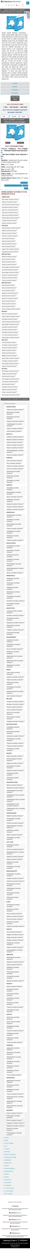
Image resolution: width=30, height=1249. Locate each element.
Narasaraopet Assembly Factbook (13, 885)
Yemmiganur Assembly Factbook (13, 481)
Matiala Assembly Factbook (9, 353)
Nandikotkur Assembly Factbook (13, 500)
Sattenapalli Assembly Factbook (13, 893)
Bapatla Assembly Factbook (15, 439)
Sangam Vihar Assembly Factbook (10, 249)
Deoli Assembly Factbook (8, 238)
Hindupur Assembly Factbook (15, 962)
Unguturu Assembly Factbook (16, 926)
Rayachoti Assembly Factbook (12, 1129)
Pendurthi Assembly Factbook (16, 601)
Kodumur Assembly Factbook (15, 466)
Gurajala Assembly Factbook (15, 878)
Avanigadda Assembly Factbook (13, 728)
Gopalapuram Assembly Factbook (13, 645)
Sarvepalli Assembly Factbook (12, 990)
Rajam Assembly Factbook (15, 835)
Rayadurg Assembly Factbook (16, 623)
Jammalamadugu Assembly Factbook (14, 759)
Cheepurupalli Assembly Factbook (13, 819)
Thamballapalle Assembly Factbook (14, 1134)
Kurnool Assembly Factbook (15, 469)
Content (8, 143)
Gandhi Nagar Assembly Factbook (10, 371)
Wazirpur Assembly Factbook (9, 223)
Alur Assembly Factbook (14, 463)
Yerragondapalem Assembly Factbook (14, 951)
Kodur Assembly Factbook (15, 1113)
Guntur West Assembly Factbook (13, 1022)
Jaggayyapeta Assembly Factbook (13, 1081)
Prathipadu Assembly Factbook (13, 1034)
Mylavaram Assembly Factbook (13, 1086)
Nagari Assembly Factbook (15, 859)
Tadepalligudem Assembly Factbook (14, 425)
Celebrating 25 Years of (10, 1240)
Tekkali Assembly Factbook (15, 540)
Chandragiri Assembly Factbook (13, 846)
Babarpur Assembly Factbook (9, 256)
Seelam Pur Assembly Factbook (10, 275)
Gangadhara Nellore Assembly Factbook (15, 853)
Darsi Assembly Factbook (14, 932)
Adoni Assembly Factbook (15, 460)
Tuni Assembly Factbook (14, 1075)
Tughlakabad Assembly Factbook (10, 252)
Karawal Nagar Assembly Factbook (11, 267)
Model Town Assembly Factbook (10, 210)
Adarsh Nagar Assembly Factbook (10, 199)
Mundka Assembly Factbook (9, 296)
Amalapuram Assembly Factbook (13, 547)
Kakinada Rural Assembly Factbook (14, 1058)
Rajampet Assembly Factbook (16, 1126)
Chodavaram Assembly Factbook (13, 584)
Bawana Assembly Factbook (9, 288)
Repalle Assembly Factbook (15, 448)
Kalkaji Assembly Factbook (9, 241)
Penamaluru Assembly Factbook (13, 749)
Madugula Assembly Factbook (12, 588)
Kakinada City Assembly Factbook (13, 1053)
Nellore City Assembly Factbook (13, 713)
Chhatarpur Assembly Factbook (10, 236)
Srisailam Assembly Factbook (15, 509)
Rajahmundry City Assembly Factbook (14, 657)
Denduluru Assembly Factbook (12, 910)
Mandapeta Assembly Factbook (13, 560)
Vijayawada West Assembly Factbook (15, 1106)
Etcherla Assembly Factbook (15, 823)
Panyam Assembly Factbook (15, 507)
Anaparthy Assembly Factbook (13, 641)
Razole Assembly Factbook (15, 573)
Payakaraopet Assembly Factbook (14, 597)
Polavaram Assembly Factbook (13, 923)
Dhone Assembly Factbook (15, 497)
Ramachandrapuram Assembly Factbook (15, 569)
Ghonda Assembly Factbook (9, 262)
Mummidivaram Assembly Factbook (14, 565)
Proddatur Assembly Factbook (12, 774)
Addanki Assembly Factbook (15, 437)
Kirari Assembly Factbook (8, 290)
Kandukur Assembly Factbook (16, 704)
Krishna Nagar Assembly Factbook (10, 379)
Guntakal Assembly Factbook (15, 615)
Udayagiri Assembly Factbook (16, 721)
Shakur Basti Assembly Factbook (10, 215)
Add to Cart (24, 183)
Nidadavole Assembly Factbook (13, 652)
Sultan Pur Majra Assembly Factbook (11, 309)
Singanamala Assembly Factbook (13, 626)
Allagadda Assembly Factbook (13, 489)
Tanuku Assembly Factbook (15, 428)
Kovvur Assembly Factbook (15, 649)
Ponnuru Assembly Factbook (15, 1031)
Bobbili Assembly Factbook (15, 816)
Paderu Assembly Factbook (15, 680)
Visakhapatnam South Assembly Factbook (13, 805)
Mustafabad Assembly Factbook (10, 270)
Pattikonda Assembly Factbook (13, 477)
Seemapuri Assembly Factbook (10, 278)
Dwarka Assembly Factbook (9, 342)
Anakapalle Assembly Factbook (13, 579)
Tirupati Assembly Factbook (15, 1007)
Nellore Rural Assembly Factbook (13, 718)
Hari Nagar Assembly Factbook (10, 345)
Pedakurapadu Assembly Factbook (14, 889)
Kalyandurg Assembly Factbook (13, 619)
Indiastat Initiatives (15, 1202)
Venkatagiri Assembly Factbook (13, 1011)
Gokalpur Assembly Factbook (9, 264)
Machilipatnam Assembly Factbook (14, 739)
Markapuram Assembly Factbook (13, 944)
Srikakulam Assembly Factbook (13, 536)
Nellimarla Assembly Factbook (13, 831)
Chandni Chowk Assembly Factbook (11, 204)
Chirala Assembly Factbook (15, 442)
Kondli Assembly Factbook (9, 376)
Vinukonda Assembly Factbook (12, 898)
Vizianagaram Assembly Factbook (13, 838)
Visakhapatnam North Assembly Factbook (16, 800)
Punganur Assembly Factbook (16, 1123)
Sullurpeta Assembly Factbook (13, 1003)
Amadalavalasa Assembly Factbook (14, 516)
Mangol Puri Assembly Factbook (10, 293)
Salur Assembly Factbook (14, 696)
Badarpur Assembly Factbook (9, 230)
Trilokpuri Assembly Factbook (9, 392)
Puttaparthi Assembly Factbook (13, 977)
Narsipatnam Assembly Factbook (13, 593)
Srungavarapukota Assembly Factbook (15, 791)
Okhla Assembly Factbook (8, 384)
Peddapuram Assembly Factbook (13, 1062)
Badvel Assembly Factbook (15, 756)
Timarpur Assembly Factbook (9, 280)
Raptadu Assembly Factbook (15, 981)
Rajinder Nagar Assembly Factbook (11, 337)
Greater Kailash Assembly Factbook (11, 316)
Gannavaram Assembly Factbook (13, 551)
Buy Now (25, 185)
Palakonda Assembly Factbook (13, 683)
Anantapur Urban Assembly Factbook (14, 612)
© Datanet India (15, 1246)
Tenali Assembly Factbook (15, 1042)
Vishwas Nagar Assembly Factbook (11, 395)
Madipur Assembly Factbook (9, 350)
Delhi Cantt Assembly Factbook (10, 314)
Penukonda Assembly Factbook (13, 973)
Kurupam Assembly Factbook (15, 677)
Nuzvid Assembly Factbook (15, 919)
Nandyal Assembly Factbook (15, 504)
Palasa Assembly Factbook (15, 528)
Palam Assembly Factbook (9, 246)
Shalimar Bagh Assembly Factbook (11, 218)
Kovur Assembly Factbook (15, 710)
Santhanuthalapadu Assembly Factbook (15, 451)
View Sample (20, 143)
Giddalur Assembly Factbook (15, 935)
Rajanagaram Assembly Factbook (13, 666)
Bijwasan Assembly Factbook (9, 233)
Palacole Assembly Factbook (15, 421)
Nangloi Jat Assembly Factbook (10, 298)
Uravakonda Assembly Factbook (13, 633)
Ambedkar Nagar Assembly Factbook (11, 228)
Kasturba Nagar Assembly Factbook (11, 322)
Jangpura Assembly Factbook (9, 374)
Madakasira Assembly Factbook (13, 968)
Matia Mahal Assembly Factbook (10, 207)
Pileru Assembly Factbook (15, 1120)
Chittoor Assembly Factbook (15, 849)
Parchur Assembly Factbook (15, 445)
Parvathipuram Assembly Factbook (14, 688)
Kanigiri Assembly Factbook (15, 937)
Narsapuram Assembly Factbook (13, 417)
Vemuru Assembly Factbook (15, 455)
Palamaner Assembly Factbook (13, 863)
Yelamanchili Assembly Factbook (13, 604)
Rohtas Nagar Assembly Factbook (10, 272)
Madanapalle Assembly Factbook (13, 1116)
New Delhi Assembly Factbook (9, 330)
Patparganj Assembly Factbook (10, 387)
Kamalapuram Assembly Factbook (13, 767)
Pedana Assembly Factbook (15, 746)
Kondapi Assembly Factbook (15, 940)
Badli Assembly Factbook (8, 285)
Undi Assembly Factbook (14, 431)
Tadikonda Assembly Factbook (13, 1039)
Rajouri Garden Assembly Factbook (11, 358)
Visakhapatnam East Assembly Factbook (15, 796)
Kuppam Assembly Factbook (15, 856)
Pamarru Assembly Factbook (15, 743)
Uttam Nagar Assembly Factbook (10, 363)
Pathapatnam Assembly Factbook (13, 532)
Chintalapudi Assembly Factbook (13, 905)
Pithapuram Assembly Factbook (13, 1067)
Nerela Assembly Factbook (9, 301)
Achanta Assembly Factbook (15, 410)
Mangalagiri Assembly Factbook (13, 1027)
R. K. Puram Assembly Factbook (10, 335)
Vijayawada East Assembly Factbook (14, 1102)
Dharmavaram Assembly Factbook (13, 958)
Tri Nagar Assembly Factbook (9, 220)
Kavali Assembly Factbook (15, 707)
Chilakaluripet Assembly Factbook (13, 875)
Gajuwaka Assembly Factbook (16, 788)
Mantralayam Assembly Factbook (13, 472)
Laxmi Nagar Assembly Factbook (10, 381)
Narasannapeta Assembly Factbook (14, 525)
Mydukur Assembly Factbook (15, 770)
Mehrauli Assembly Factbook (9, 244)
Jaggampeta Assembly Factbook (13, 1049)
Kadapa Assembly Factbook (15, 763)
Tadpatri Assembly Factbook (15, 630)
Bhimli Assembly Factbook (15, 785)
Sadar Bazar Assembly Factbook (10, 212)
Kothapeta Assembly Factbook (13, 556)
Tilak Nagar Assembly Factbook (10, 361)
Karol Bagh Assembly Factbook (10, 319)
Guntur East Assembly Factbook (13, 1018)
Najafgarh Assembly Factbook (9, 355)
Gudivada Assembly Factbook (16, 736)
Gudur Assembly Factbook (15, 986)
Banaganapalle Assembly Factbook (14, 493)
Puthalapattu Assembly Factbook (13, 867)
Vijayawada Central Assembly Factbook (15, 1097)
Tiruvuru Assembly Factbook (15, 1094)
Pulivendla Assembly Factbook (13, 778)
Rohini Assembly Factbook (9, 306)
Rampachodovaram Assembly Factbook (15, 692)
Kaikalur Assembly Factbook (15, 916)
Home (26, 188)
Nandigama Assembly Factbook (13, 1090)
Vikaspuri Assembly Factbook (9, 366)
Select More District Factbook (13, 185)
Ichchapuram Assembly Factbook (13, 520)
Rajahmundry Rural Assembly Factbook (15, 661)
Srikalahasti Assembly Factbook (13, 999)
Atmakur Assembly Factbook (15, 701)
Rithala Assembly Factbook (9, 304)
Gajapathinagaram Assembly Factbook (15, 826)
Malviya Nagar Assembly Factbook (10, 324)
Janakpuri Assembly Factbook (9, 348)
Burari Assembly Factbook (9, 259)
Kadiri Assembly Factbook (14, 965)
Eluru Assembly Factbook (14, 914)
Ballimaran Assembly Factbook (10, 202)
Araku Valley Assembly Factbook (13, 673)
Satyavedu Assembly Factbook (13, 994)
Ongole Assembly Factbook (15, 947)
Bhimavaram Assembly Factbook (13, 413)
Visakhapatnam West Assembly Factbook (16, 809)
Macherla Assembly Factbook (16, 881)
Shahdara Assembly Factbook (9, 389)
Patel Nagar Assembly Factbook (10, 332)
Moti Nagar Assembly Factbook (10, 327)
